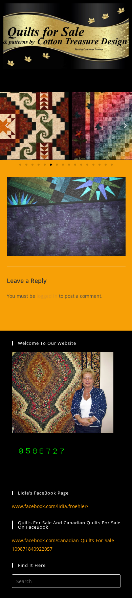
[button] (6, 125)
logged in (47, 296)
